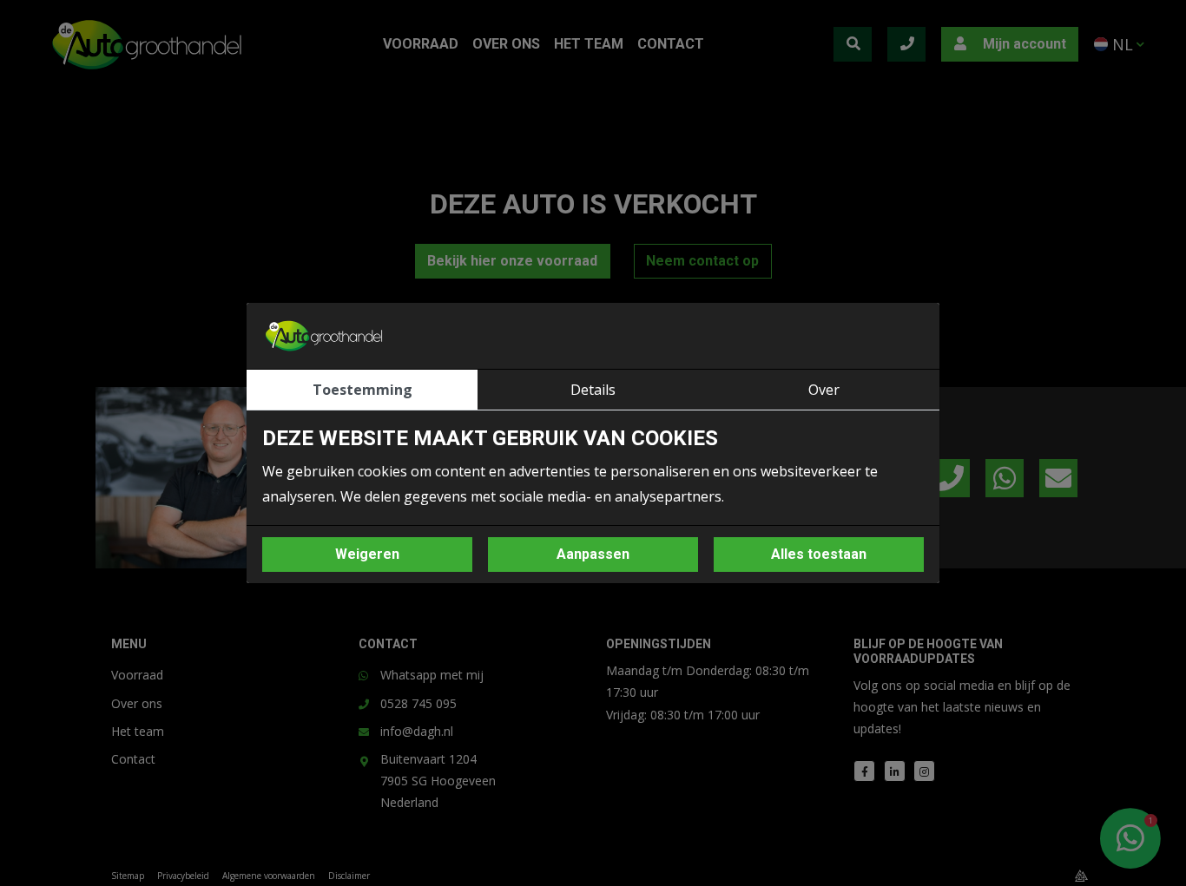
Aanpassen (593, 554)
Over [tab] (824, 389)
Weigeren (367, 554)
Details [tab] (593, 389)
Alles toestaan (818, 554)
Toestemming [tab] (362, 389)
